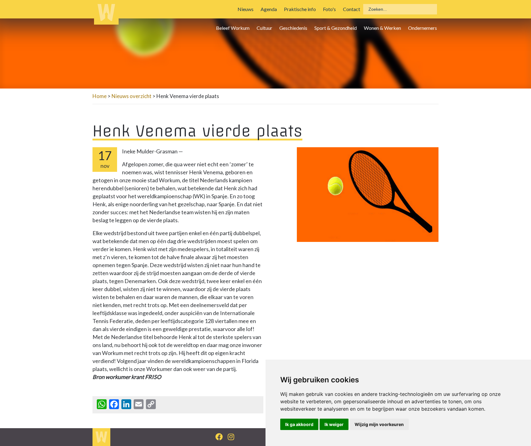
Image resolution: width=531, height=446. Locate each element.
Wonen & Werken (382, 28)
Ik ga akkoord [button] (299, 424)
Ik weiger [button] (334, 424)
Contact (351, 9)
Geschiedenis (293, 28)
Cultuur (264, 28)
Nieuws (246, 9)
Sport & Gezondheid (335, 28)
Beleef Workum (233, 28)
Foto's (329, 9)
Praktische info (300, 9)
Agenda (269, 9)
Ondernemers (422, 28)
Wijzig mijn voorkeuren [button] (379, 424)
